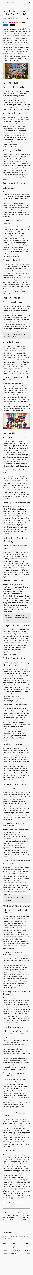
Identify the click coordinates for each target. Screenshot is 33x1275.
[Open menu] (29, 3)
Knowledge (26, 18)
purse (20, 1202)
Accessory (7, 1202)
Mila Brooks (17, 18)
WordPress (14, 1259)
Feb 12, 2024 (6, 18)
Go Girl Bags (12, 2)
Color (14, 1202)
